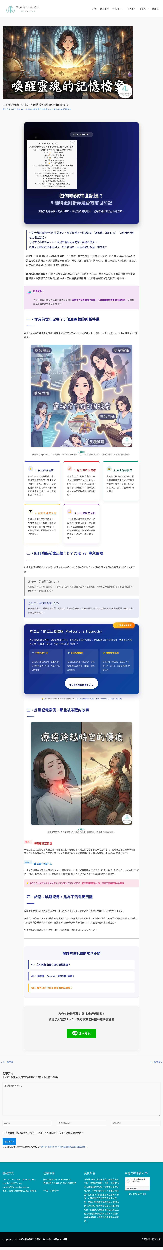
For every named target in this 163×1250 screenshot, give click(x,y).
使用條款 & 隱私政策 (151, 1239)
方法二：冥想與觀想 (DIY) (56, 171)
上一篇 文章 (6, 1062)
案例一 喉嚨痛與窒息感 (56, 178)
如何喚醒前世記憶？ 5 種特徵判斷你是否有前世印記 (52, 147)
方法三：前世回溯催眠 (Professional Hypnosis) (56, 173)
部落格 (143, 9)
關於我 (155, 9)
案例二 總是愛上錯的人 (56, 181)
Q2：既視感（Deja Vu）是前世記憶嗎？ (53, 976)
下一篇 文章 (156, 1062)
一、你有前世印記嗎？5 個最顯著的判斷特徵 (54, 150)
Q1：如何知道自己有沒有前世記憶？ (51, 964)
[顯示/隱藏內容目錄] (71, 143)
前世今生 (16, 109)
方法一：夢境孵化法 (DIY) (56, 168)
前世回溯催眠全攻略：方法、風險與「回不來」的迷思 (98, 698)
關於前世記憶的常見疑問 (56, 186)
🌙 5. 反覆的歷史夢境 (56, 163)
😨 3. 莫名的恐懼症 (56, 158)
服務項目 (117, 9)
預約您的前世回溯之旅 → (81, 685)
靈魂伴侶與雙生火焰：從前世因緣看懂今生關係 (103, 883)
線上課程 (104, 9)
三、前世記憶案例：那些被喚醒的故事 (54, 175)
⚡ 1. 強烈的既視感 (56, 153)
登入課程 (131, 9)
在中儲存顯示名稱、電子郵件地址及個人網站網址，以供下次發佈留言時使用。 (44, 1133)
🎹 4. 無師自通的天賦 (56, 160)
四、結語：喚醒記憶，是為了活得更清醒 (54, 183)
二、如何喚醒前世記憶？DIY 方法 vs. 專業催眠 (54, 165)
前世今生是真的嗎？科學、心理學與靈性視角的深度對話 (98, 299)
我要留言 (7, 109)
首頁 (94, 9)
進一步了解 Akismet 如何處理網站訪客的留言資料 (63, 1146)
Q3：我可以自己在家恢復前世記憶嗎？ (52, 988)
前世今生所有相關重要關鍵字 (34, 109)
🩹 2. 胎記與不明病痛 (56, 155)
